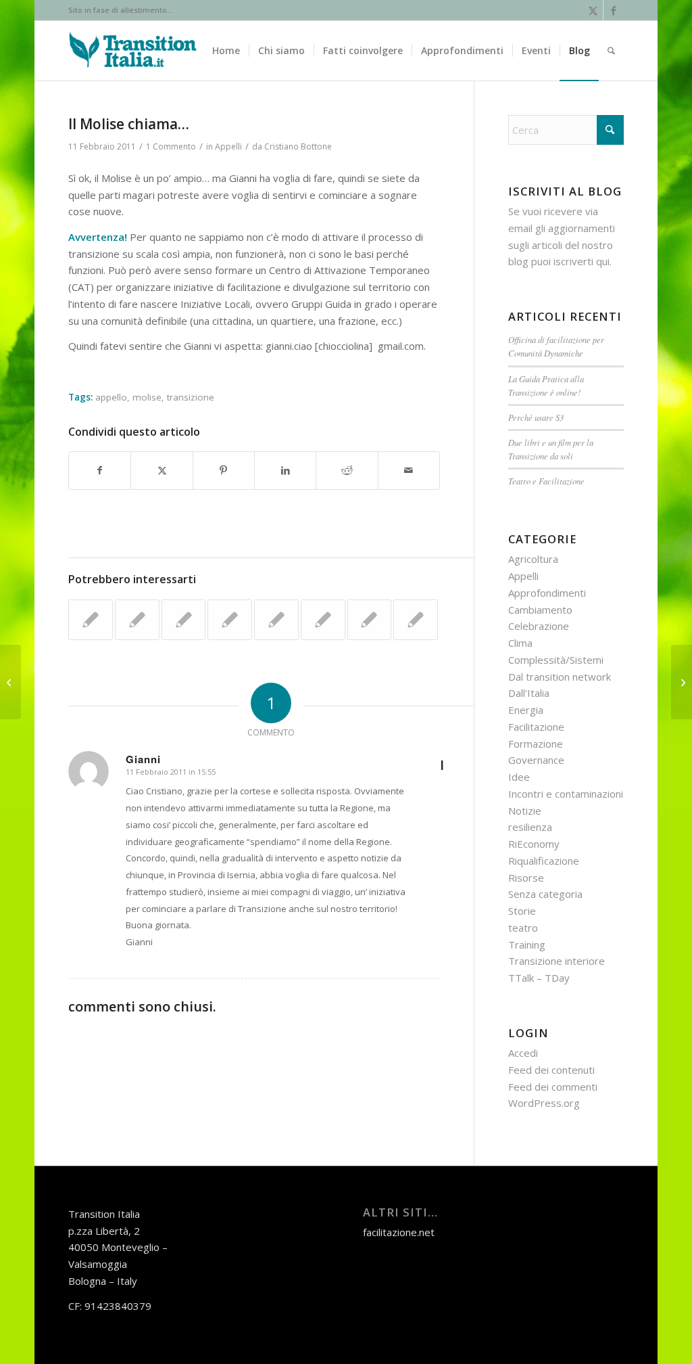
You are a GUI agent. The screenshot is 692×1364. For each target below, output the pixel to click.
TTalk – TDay (539, 977)
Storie (522, 910)
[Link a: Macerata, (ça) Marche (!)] (229, 619)
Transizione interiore (556, 961)
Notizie (524, 810)
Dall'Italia (528, 693)
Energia (525, 710)
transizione (190, 397)
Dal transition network (559, 676)
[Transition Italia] (132, 51)
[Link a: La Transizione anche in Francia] (184, 619)
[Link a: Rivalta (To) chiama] (276, 619)
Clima (520, 643)
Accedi (523, 1053)
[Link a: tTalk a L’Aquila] (369, 619)
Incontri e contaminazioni (565, 793)
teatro (523, 927)
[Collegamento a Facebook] (613, 10)
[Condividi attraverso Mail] (408, 470)
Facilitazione (536, 726)
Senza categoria (545, 894)
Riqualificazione (543, 860)
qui (603, 261)
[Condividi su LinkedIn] (285, 470)
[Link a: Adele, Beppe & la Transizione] (90, 619)
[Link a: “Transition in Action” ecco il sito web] (415, 619)
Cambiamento (540, 609)
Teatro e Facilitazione (546, 480)
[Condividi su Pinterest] (223, 470)
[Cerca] (611, 51)
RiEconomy (534, 843)
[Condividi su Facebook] (99, 470)
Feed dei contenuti (551, 1069)
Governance (536, 760)
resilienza (530, 827)
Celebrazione (538, 626)
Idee (519, 776)
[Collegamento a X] (593, 10)
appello (111, 397)
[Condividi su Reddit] (346, 470)
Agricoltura (533, 559)
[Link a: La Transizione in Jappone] (323, 619)
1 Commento (171, 146)
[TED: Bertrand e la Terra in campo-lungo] (10, 682)
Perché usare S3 (536, 417)
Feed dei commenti (552, 1086)
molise (147, 397)
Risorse (526, 877)
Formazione (535, 743)
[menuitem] (226, 51)
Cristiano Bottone (298, 146)
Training (526, 944)
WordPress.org (544, 1103)
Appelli (228, 146)
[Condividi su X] (161, 470)
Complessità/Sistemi (555, 659)
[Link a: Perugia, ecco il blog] (137, 619)
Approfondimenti (547, 592)
